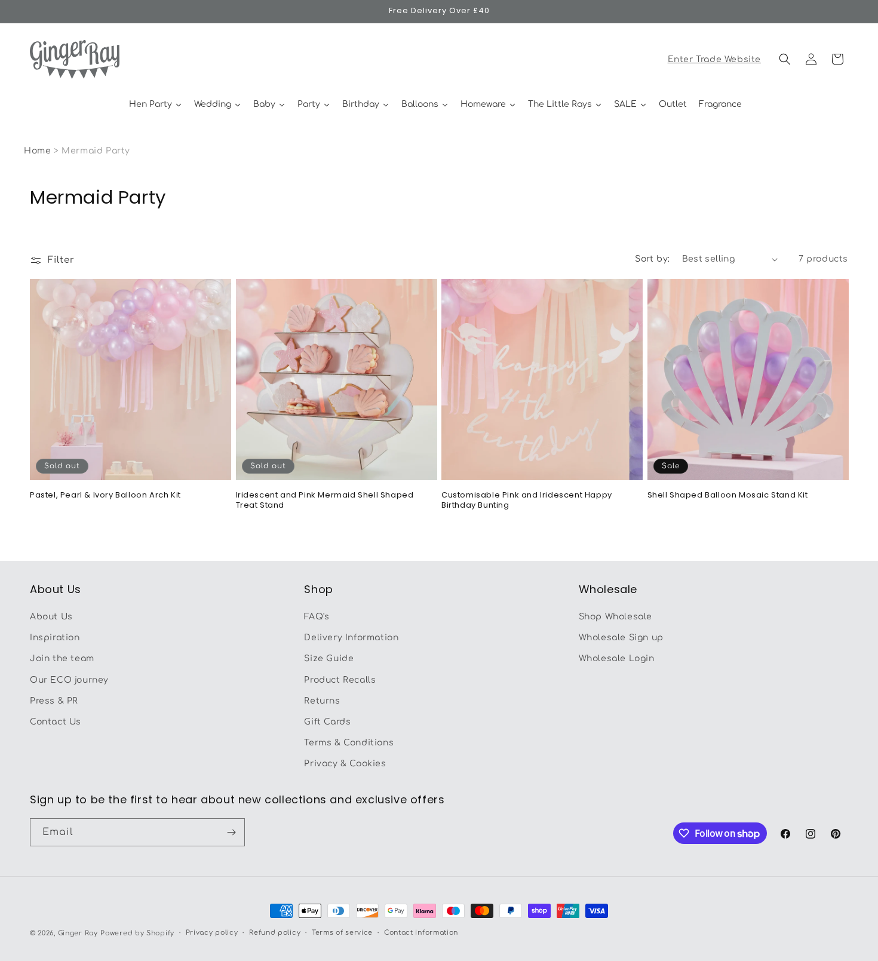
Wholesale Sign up (621, 638)
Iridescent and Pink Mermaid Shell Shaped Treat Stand (325, 500)
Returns (322, 700)
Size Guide (329, 659)
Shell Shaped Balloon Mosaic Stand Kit (727, 495)
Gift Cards (327, 721)
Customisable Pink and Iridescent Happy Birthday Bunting (526, 500)
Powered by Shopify (137, 933)
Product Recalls (340, 680)
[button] (785, 59)
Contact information (421, 933)
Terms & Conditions (349, 743)
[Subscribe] (231, 832)
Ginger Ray (78, 933)
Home (37, 150)
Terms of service (342, 933)
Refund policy (274, 933)
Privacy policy (212, 933)
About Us (51, 616)
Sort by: (652, 258)
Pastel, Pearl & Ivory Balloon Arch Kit (105, 495)
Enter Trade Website (714, 59)
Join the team (62, 659)
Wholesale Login (617, 659)
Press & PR (54, 700)
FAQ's (316, 616)
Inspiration (55, 638)
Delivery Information (351, 638)
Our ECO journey (69, 680)
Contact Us (55, 721)
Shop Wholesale (615, 616)
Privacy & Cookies (345, 764)
